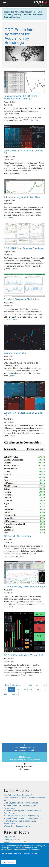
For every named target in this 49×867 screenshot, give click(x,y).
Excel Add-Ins (9, 813)
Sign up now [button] (24, 767)
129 (38, 689)
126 (18, 689)
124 (6, 689)
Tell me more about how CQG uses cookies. (19, 853)
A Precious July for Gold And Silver (22, 197)
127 (25, 689)
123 (44, 685)
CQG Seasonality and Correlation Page (24, 586)
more (36, 120)
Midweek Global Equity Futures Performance (22, 810)
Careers (7, 842)
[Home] (40, 3)
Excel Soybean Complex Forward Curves (21, 802)
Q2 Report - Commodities (17, 536)
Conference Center (12, 839)
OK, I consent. (9, 862)
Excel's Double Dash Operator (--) (18, 795)
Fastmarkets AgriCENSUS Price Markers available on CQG (20, 97)
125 (12, 690)
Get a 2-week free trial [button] (24, 748)
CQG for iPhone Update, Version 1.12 (23, 655)
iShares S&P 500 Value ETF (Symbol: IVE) (21, 815)
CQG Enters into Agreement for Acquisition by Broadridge (19, 36)
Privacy (24, 841)
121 (31, 685)
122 (37, 685)
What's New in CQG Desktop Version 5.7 (23, 152)
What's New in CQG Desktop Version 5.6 (23, 414)
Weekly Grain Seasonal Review (17, 826)
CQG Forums (9, 836)
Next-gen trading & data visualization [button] (24, 758)
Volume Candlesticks (15, 352)
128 (31, 689)
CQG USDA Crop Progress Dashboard (24, 248)
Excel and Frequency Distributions (21, 299)
